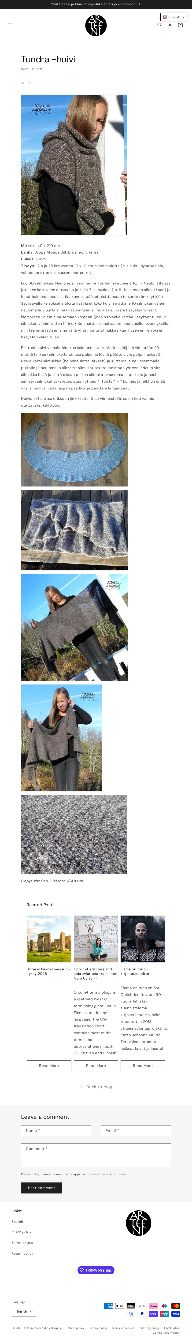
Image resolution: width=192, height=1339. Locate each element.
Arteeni (28, 1328)
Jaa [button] (29, 83)
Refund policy (75, 1328)
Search (17, 1221)
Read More (49, 1065)
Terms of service (123, 1328)
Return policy (22, 1253)
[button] (10, 25)
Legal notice (172, 1328)
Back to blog (99, 1087)
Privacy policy (98, 1328)
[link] (96, 451)
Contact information (166, 1332)
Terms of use (22, 1243)
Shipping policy (149, 1328)
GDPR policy (22, 1232)
